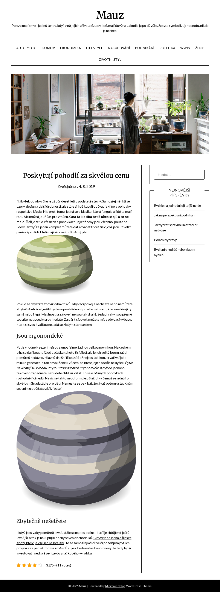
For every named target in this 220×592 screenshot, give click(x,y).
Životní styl (110, 59)
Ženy (199, 48)
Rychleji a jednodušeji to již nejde (177, 205)
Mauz (110, 15)
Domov (48, 48)
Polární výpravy (165, 240)
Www (185, 48)
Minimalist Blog (115, 586)
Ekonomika (70, 48)
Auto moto (26, 48)
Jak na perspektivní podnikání (174, 215)
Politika (167, 48)
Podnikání (144, 48)
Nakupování (119, 48)
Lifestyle (94, 48)
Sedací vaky (106, 314)
